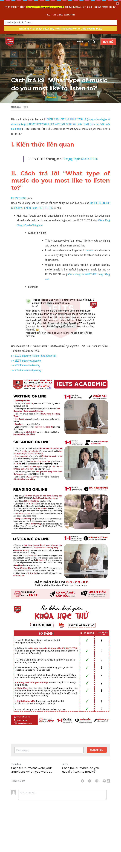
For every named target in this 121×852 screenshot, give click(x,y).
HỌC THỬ (108, 41)
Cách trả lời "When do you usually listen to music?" (80, 769)
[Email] (104, 781)
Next (64, 764)
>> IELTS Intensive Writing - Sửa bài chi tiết (33, 356)
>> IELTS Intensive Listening (26, 361)
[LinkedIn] (96, 781)
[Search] (94, 41)
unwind (89, 250)
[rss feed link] (108, 781)
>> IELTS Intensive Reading (25, 365)
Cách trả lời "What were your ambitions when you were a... (31, 769)
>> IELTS (16, 370)
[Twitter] (89, 781)
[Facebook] (82, 781)
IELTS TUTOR (18, 198)
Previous (17, 764)
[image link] (9, 41)
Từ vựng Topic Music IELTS (80, 158)
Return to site (19, 781)
